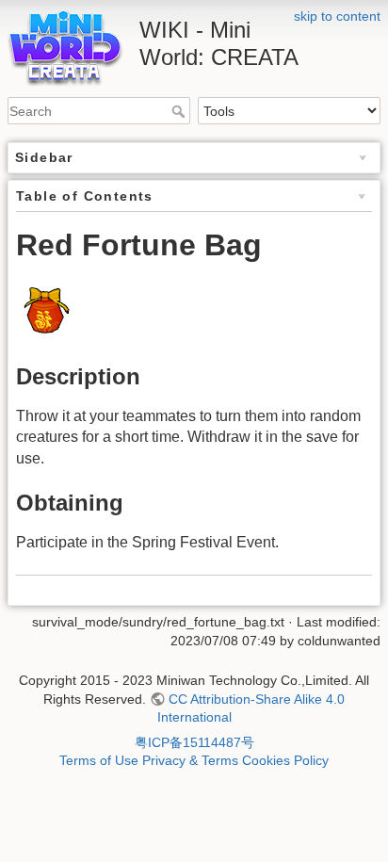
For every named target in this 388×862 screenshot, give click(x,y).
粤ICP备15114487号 (194, 742)
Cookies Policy (285, 760)
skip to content (337, 16)
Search (180, 111)
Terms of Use (98, 760)
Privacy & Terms (190, 760)
